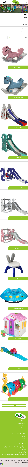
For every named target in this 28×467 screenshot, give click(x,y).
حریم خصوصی (24, 462)
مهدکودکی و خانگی (21, 428)
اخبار (24, 440)
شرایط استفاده (18, 462)
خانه (25, 15)
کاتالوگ (23, 438)
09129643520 (11, 454)
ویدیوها (23, 436)
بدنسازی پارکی (22, 426)
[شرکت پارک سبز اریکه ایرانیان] (16, 2)
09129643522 (22, 456)
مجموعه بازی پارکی (21, 423)
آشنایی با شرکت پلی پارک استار (18, 434)
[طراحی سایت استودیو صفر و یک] (1, 464)
